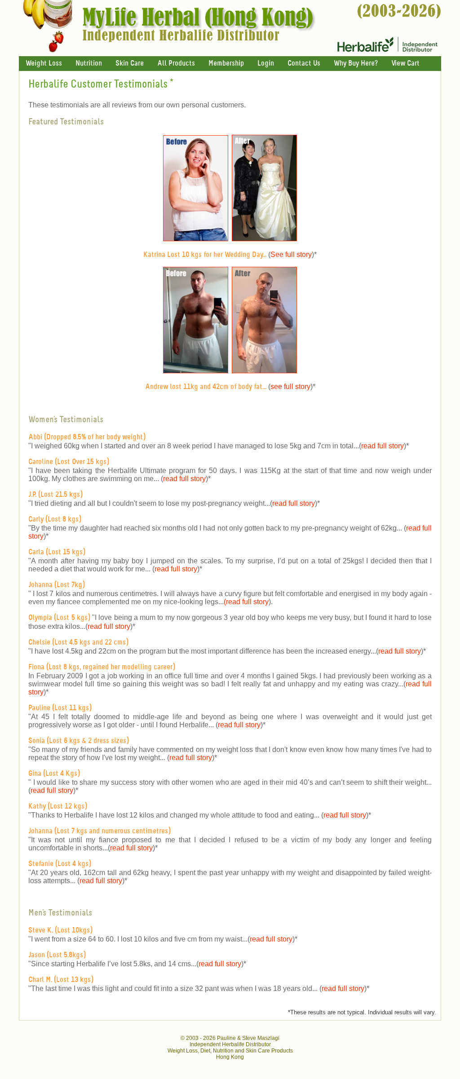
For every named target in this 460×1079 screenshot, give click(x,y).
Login (265, 63)
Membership (226, 63)
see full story (290, 386)
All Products (176, 63)
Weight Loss (44, 63)
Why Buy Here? (356, 63)
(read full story (246, 602)
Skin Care (129, 63)
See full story (291, 254)
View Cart (405, 63)
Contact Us (304, 63)
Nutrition (88, 63)
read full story (382, 446)
